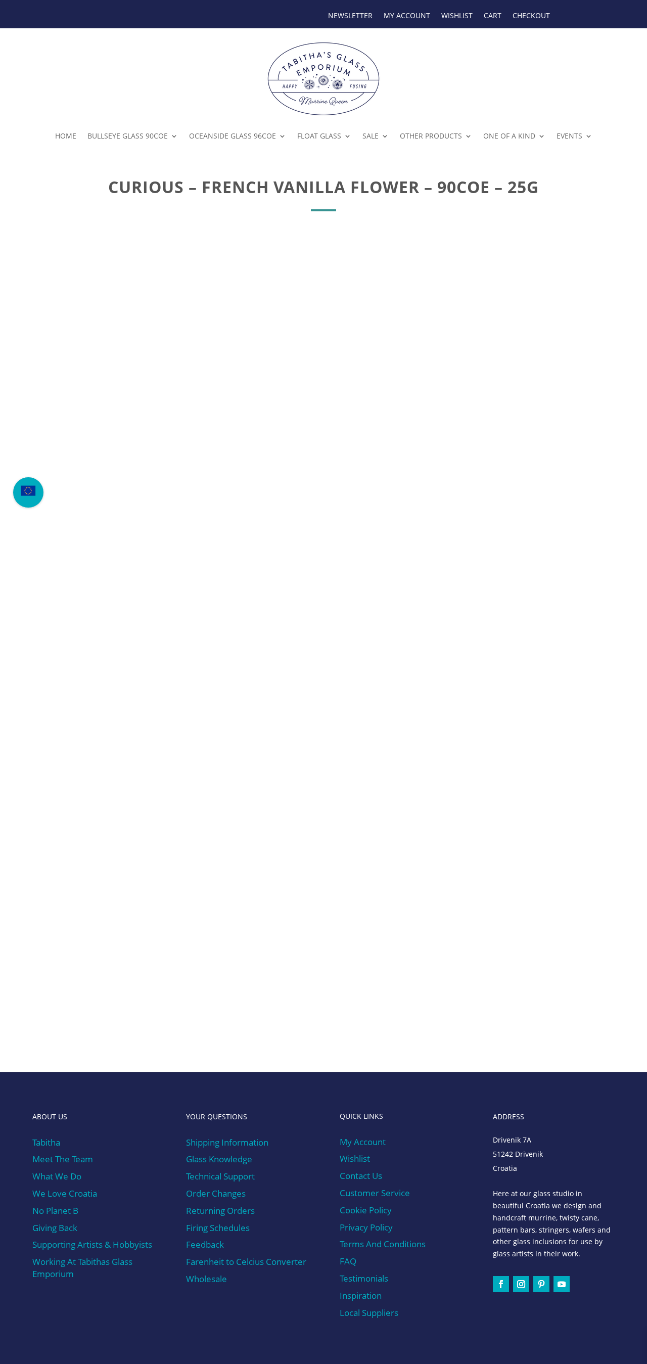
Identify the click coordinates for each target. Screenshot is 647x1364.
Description (116, 580)
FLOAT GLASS (319, 136)
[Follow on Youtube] (561, 1284)
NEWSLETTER (350, 16)
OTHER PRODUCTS (431, 136)
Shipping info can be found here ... (139, 1035)
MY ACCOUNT (407, 16)
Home (65, 136)
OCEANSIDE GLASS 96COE (232, 136)
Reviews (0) (215, 580)
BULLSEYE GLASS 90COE (127, 136)
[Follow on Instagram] (521, 1284)
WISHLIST (457, 16)
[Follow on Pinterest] (541, 1284)
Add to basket (423, 311)
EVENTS (569, 136)
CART (492, 16)
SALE (370, 136)
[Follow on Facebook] (501, 1284)
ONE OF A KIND (509, 136)
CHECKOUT (531, 16)
